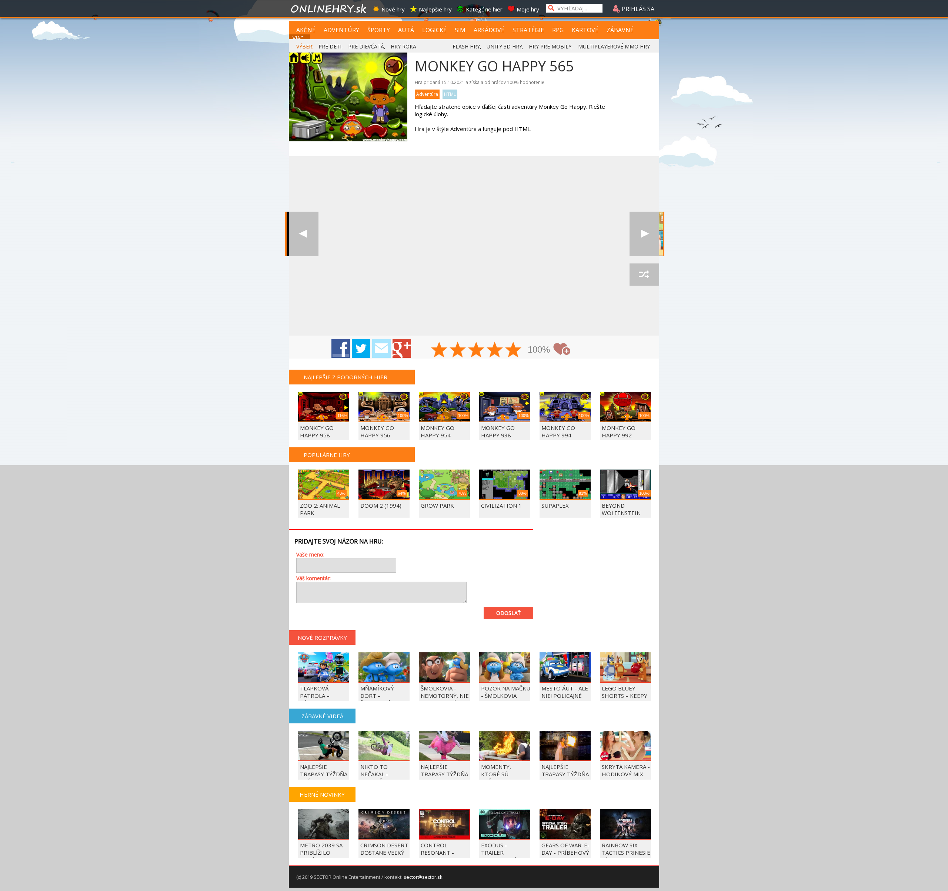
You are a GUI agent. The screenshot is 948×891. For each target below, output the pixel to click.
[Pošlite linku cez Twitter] (361, 348)
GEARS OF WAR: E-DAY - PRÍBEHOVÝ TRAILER (565, 852)
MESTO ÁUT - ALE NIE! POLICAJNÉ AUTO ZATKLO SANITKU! (564, 699)
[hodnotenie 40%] (458, 350)
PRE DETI (329, 46)
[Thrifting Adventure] (644, 234)
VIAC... (300, 37)
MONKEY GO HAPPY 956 (377, 431)
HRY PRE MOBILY (550, 46)
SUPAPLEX (555, 505)
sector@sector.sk (423, 877)
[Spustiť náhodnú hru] (644, 274)
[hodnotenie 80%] (495, 350)
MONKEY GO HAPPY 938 (498, 431)
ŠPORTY (378, 30)
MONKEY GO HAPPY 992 (618, 431)
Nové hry (393, 9)
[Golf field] (303, 234)
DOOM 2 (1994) (380, 505)
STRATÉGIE (528, 30)
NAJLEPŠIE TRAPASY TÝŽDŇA (565, 770)
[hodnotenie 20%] (439, 350)
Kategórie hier (484, 9)
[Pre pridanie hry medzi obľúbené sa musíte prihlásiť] (562, 349)
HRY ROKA (403, 46)
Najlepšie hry (435, 9)
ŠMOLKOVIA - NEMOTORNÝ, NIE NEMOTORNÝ (445, 696)
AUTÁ (406, 30)
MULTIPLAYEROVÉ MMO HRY (614, 46)
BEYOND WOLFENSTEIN (621, 509)
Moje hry (528, 9)
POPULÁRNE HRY (327, 454)
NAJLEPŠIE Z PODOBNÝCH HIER (345, 377)
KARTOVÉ (585, 30)
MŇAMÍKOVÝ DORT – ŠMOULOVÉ (377, 696)
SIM (460, 30)
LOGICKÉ (434, 30)
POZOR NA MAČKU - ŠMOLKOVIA (505, 692)
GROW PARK (437, 505)
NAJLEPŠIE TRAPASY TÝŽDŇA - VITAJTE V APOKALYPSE (444, 778)
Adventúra (427, 94)
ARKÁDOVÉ (489, 30)
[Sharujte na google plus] (402, 348)
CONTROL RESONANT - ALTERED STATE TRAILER (442, 856)
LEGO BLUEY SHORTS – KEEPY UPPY (624, 696)
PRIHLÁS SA (637, 9)
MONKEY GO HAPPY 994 (558, 431)
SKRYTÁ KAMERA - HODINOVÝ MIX (626, 770)
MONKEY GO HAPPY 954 (437, 431)
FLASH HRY (466, 46)
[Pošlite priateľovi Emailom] (381, 348)
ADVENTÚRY (341, 30)
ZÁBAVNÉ (620, 30)
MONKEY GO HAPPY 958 (317, 431)
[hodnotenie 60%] (476, 350)
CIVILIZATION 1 (501, 505)
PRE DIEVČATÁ (366, 46)
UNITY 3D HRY (504, 46)
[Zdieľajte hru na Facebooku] (340, 348)
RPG (558, 30)
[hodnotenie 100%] (513, 350)
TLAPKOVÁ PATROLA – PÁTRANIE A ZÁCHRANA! (316, 699)
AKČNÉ (306, 30)
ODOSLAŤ (508, 612)
